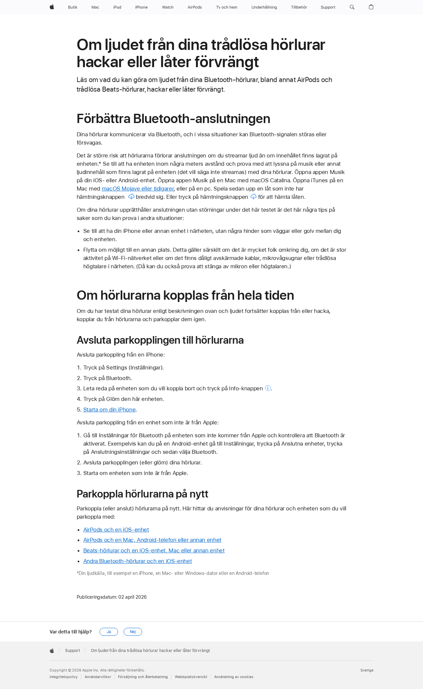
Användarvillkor (98, 677)
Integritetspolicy (64, 677)
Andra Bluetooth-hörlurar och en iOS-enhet (137, 561)
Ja (109, 631)
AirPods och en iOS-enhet (116, 529)
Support (72, 650)
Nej (133, 631)
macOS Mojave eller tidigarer (138, 188)
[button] (352, 7)
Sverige (367, 670)
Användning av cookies (233, 677)
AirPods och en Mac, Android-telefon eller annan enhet (152, 540)
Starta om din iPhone (109, 409)
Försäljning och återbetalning (143, 677)
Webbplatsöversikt (191, 677)
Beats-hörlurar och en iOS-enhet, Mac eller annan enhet (154, 550)
